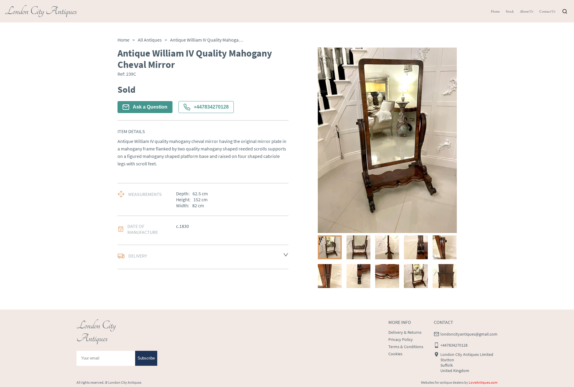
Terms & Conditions (405, 346)
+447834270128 (211, 106)
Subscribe (146, 358)
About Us (526, 11)
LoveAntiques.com (483, 382)
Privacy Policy (400, 339)
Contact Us (547, 11)
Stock (510, 11)
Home (495, 11)
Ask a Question (150, 106)
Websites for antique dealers (442, 382)
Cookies (395, 353)
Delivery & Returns (405, 332)
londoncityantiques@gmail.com (468, 334)
